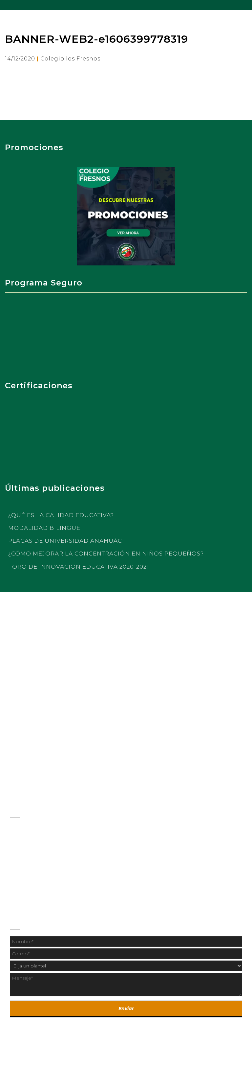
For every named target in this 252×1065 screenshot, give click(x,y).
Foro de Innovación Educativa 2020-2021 (78, 566)
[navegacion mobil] (247, 5)
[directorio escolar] (126, 842)
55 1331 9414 (140, 890)
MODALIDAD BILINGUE (44, 528)
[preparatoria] (126, 737)
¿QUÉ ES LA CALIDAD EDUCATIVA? (61, 515)
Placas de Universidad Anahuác (65, 540)
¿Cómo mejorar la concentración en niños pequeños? (106, 553)
